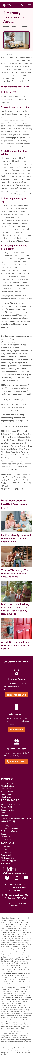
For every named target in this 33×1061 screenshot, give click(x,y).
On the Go (5, 849)
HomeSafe (5, 847)
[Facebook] (7, 878)
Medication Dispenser (10, 858)
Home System (7, 783)
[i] (7, 78)
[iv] (25, 264)
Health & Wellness (11, 26)
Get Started (16, 729)
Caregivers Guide (8, 810)
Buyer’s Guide (7, 807)
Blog (3, 813)
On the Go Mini (7, 852)
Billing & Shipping (8, 860)
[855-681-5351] (22, 5)
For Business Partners (10, 831)
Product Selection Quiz (10, 804)
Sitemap (14, 887)
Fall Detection (7, 791)
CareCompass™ (7, 794)
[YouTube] (26, 878)
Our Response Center (10, 828)
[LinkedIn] (16, 878)
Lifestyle (24, 26)
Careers (4, 834)
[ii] (29, 81)
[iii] (13, 137)
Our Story (5, 825)
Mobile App (6, 797)
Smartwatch (6, 789)
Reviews (4, 815)
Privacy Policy (10, 884)
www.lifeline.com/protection (12, 973)
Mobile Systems (7, 786)
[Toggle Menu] (29, 5)
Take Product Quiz (16, 694)
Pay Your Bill (6, 863)
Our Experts (6, 839)
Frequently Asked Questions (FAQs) (16, 818)
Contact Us (5, 836)
